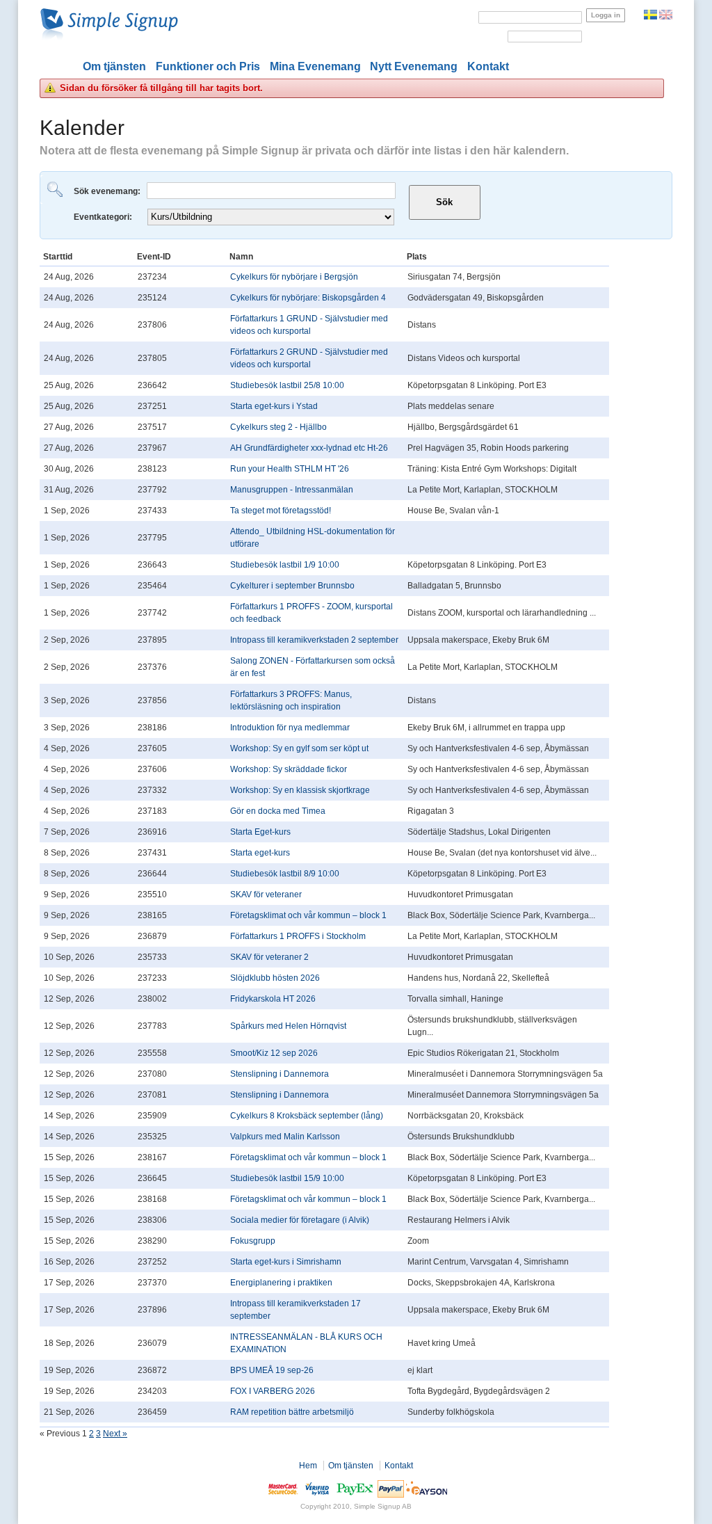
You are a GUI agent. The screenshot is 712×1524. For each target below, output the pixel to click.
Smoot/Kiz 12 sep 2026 (274, 1053)
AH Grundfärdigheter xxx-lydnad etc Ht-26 (309, 448)
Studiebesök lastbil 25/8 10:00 (287, 385)
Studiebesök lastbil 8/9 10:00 (284, 874)
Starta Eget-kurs (260, 832)
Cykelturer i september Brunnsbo (292, 586)
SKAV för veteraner (266, 894)
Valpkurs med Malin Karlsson (285, 1136)
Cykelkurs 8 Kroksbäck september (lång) (306, 1116)
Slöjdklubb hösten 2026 (275, 978)
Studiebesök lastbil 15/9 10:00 (287, 1178)
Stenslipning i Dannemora (279, 1074)
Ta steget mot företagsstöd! (280, 510)
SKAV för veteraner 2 (269, 957)
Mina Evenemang (315, 66)
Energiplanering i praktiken (281, 1283)
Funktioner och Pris (208, 66)
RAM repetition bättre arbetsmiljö (292, 1412)
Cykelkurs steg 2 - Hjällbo (278, 427)
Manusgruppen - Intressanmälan (291, 490)
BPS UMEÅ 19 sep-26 (272, 1370)
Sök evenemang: (108, 191)
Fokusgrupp (252, 1241)
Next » (115, 1433)
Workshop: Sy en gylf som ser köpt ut (299, 748)
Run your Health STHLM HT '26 (289, 469)
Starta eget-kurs (260, 853)
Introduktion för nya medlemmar (290, 727)
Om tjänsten (114, 66)
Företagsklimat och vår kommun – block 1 (308, 915)
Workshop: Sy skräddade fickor (288, 769)
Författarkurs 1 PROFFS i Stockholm (298, 936)
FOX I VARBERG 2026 (272, 1391)
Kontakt (488, 66)
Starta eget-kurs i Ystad (274, 406)
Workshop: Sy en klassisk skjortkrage (300, 790)
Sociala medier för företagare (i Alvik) (299, 1220)
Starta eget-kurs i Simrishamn (285, 1262)
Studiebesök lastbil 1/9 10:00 (284, 565)
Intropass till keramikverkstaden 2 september (314, 640)
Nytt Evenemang (414, 66)
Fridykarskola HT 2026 (273, 999)
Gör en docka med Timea (277, 811)
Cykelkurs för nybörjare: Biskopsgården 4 (308, 298)
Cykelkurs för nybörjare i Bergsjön (294, 277)
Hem (308, 1465)
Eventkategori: (104, 217)
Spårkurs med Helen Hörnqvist (288, 1026)
